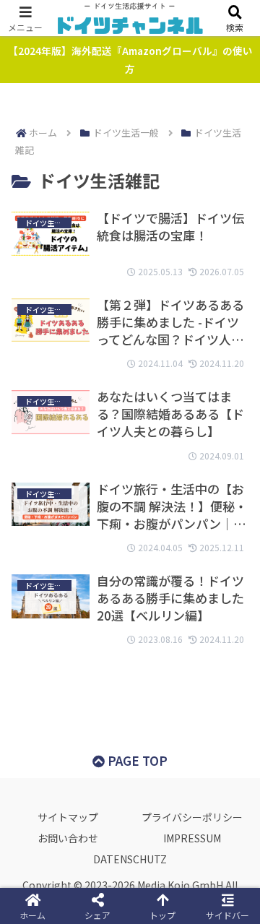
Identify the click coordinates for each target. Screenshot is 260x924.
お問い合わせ (68, 838)
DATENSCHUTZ (130, 859)
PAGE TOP (136, 760)
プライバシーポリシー (192, 817)
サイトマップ (68, 817)
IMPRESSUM (192, 838)
